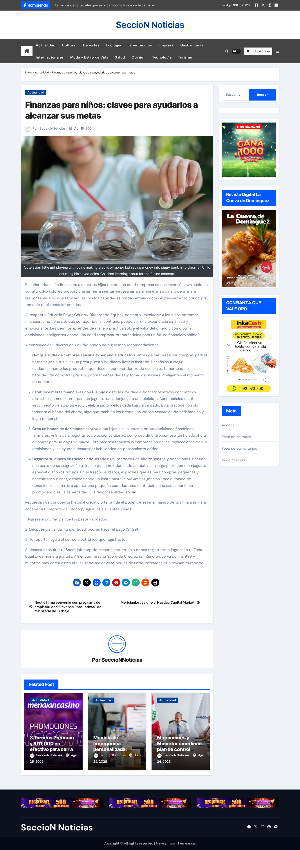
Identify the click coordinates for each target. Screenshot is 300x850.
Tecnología (162, 57)
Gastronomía (192, 45)
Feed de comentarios (239, 448)
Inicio (28, 72)
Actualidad (45, 45)
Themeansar (186, 843)
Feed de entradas (236, 436)
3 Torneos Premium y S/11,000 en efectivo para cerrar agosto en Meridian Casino (52, 749)
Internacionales (50, 57)
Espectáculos (140, 45)
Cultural (69, 45)
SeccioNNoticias (53, 128)
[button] (277, 51)
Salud (120, 57)
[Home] (27, 51)
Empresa (166, 45)
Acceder (229, 425)
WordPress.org (234, 460)
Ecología (113, 45)
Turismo (185, 57)
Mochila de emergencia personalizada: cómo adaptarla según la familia (110, 749)
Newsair (162, 843)
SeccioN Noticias (150, 24)
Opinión (139, 57)
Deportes (91, 45)
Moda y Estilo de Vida (89, 57)
